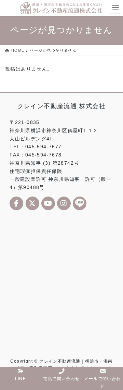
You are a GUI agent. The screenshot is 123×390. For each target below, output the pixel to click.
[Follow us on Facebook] (16, 203)
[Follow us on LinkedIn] (79, 203)
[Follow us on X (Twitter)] (32, 203)
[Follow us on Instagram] (64, 203)
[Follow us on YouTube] (48, 203)
